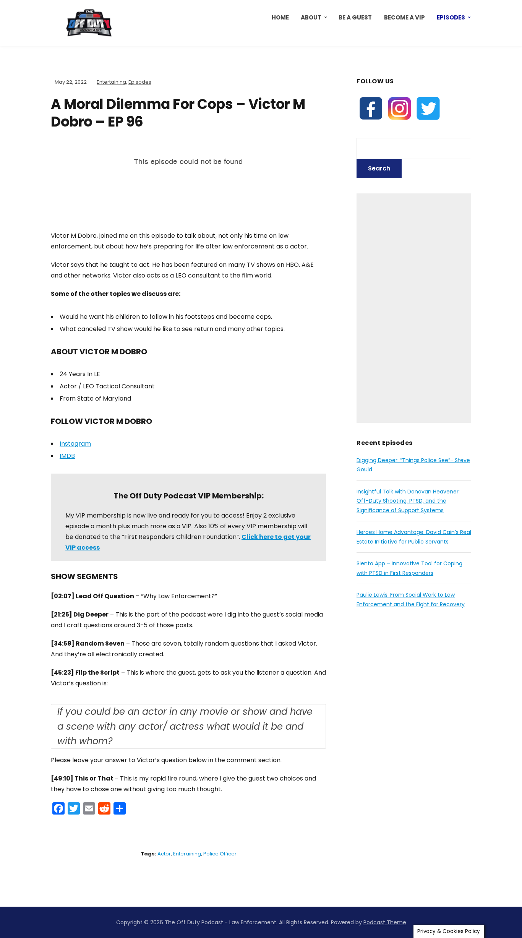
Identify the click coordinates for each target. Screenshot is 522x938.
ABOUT (311, 17)
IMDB (67, 455)
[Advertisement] (414, 308)
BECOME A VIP (404, 17)
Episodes (451, 17)
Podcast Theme (384, 922)
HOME (280, 17)
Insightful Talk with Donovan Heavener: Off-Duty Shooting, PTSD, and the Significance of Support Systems (408, 501)
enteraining (187, 853)
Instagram (75, 443)
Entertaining (111, 82)
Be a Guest (355, 17)
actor (164, 853)
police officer (220, 853)
